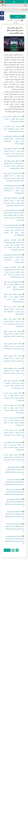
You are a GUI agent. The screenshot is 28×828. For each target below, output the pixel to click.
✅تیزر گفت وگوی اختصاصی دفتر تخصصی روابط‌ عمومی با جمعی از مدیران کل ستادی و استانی (14, 119)
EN (3, 5)
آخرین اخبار (24, 10)
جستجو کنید (5, 5)
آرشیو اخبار (7, 550)
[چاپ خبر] (13, 550)
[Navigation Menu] (25, 5)
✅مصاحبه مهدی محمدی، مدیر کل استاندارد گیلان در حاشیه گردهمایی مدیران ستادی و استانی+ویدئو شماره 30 (14, 491)
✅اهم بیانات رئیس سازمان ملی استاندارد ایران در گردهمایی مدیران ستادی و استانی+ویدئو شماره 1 (14, 128)
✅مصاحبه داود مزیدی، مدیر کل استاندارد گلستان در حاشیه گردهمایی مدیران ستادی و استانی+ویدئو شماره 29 (14, 481)
